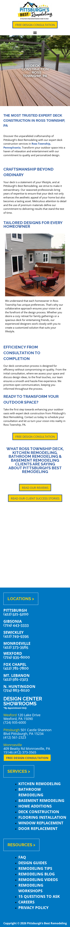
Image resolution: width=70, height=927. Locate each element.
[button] (35, 32)
